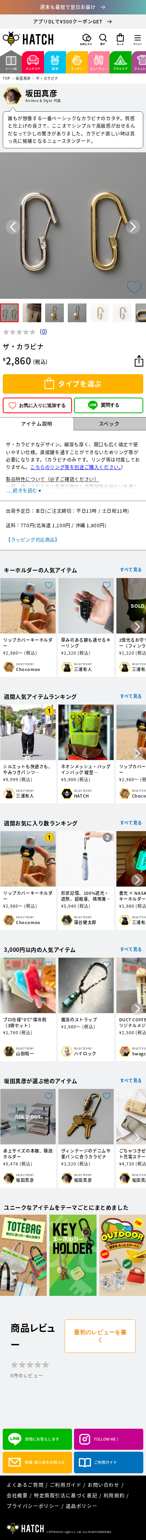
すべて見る (131, 569)
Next (133, 227)
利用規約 (114, 1495)
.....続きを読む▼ (24, 490)
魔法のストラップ (79, 1020)
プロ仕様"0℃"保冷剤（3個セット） (25, 1022)
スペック (109, 423)
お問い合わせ (104, 1484)
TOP (7, 79)
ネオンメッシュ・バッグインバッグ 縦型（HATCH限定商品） (86, 769)
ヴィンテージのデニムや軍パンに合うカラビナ (86, 1154)
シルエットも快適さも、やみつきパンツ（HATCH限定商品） (28, 769)
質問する (110, 405)
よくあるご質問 (25, 1484)
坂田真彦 (23, 79)
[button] (103, 39)
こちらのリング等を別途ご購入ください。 (75, 467)
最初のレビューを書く (100, 1336)
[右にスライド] (137, 627)
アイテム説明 (37, 423)
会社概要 (17, 1495)
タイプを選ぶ (80, 383)
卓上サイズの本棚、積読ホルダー (28, 1154)
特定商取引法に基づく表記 (65, 1495)
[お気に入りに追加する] (134, 287)
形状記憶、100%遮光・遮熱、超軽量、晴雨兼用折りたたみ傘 (86, 896)
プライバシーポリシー (33, 1506)
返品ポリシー (82, 1506)
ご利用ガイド (66, 1484)
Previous (13, 227)
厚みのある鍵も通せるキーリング (86, 643)
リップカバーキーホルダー (28, 643)
